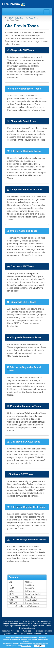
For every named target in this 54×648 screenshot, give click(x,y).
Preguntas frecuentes (10, 630)
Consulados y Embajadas (27, 606)
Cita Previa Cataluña (16, 18)
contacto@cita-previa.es (11, 621)
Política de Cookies (26, 646)
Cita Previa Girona (31, 18)
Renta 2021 (14, 597)
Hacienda (29, 584)
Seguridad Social (32, 593)
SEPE (11, 593)
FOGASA (13, 603)
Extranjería (30, 590)
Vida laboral (30, 597)
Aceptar (39, 646)
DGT (11, 600)
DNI (10, 581)
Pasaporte (29, 587)
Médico (28, 581)
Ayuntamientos (32, 603)
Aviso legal (27, 630)
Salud (11, 590)
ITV (10, 584)
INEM (11, 587)
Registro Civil (31, 600)
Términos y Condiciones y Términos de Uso (30, 633)
